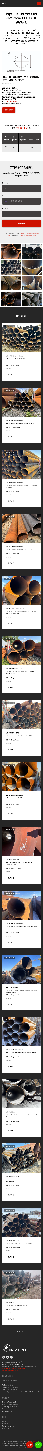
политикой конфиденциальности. (28, 235)
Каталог (5, 1424)
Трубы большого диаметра (10, 1387)
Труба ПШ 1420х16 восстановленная (15, 609)
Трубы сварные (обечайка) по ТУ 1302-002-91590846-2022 (20, 1392)
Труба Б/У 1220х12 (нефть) (12, 987)
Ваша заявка (6, 209)
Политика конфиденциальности (10, 1370)
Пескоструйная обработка (10, 1404)
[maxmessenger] (3, 1357)
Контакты (5, 1428)
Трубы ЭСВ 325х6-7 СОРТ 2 (12, 1240)
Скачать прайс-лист (8, 1426)
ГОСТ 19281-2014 (21, 128)
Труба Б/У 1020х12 (10, 1302)
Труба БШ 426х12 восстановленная (14, 420)
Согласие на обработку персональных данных (14, 1368)
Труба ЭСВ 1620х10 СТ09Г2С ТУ (13, 859)
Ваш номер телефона (9, 196)
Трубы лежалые (7, 1383)
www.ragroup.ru (35, 1441)
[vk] (11, 1357)
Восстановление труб (9, 1402)
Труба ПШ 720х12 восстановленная (14, 795)
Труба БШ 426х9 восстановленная (14, 1050)
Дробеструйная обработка (10, 1407)
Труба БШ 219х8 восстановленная (14, 923)
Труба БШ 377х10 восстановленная (14, 546)
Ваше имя (5, 183)
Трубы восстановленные (9, 1381)
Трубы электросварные (9, 1390)
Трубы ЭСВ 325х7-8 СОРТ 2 (12, 733)
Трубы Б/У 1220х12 (10, 1112)
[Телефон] (7, 1357)
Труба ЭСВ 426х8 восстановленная (14, 482)
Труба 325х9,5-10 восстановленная (14, 356)
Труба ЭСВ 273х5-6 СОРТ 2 (12, 1176)
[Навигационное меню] (39, 3)
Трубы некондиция (7, 1385)
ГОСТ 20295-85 (16, 36)
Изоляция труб (7, 1411)
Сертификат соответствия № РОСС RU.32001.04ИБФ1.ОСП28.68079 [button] (20, 1366)
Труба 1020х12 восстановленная (14, 669)
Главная (4, 1421)
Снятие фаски (6, 1409)
